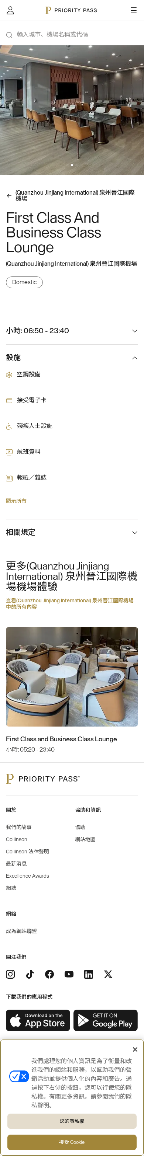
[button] (67, 165)
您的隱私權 (72, 1121)
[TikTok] (29, 974)
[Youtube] (69, 974)
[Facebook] (49, 974)
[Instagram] (10, 974)
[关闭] (135, 1049)
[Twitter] (108, 974)
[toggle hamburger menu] (133, 10)
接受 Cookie (72, 1142)
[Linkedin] (88, 974)
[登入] (10, 10)
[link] (38, 1020)
